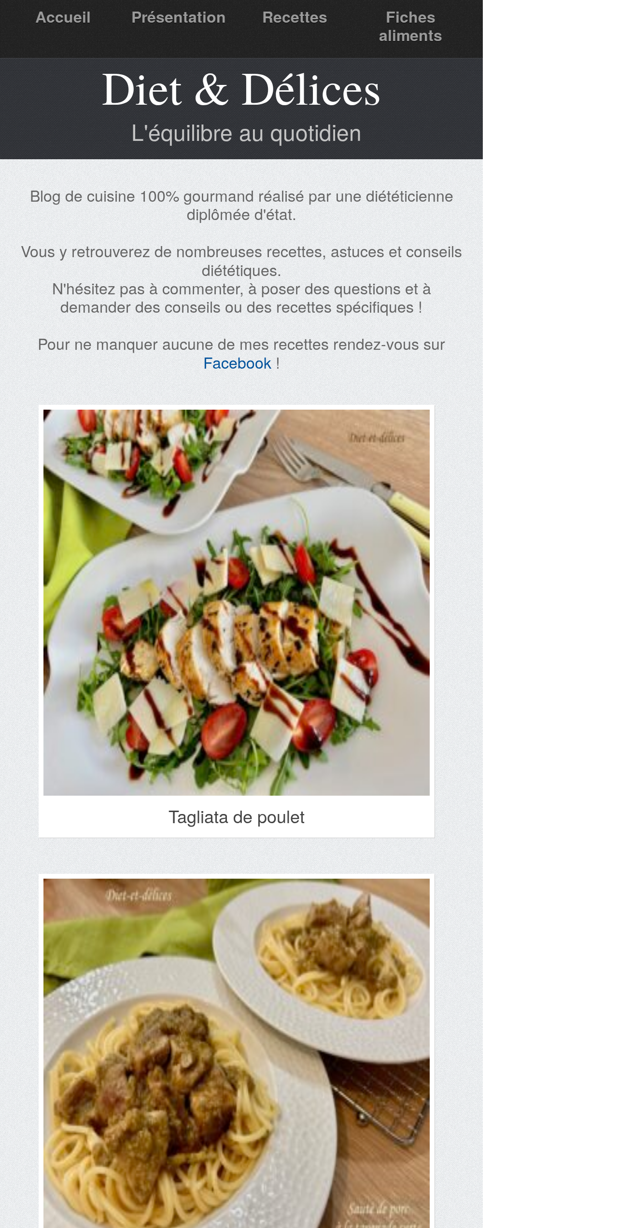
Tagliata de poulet (237, 815)
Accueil (63, 16)
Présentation (178, 16)
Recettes (294, 16)
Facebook (237, 362)
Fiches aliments (410, 25)
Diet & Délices (241, 87)
